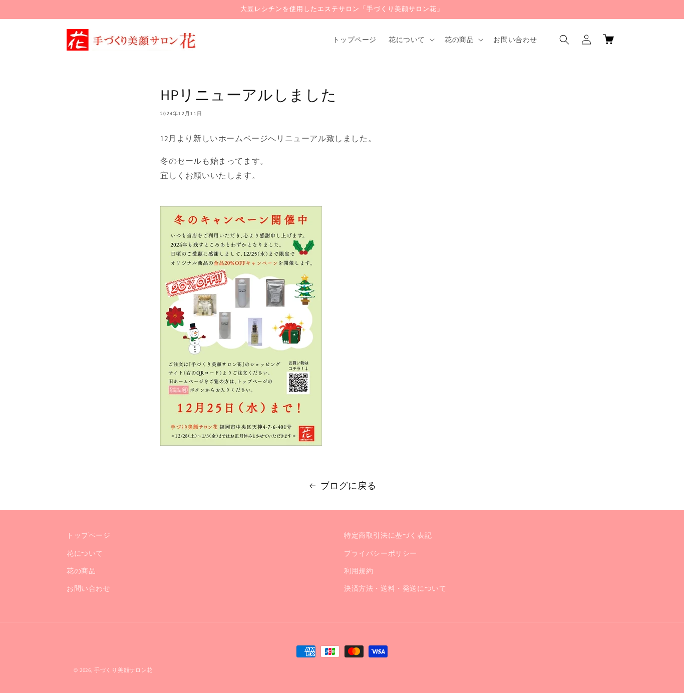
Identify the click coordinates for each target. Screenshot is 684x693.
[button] (411, 39)
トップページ (89, 535)
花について (85, 552)
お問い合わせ (89, 587)
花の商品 (81, 570)
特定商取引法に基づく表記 (388, 535)
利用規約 (358, 570)
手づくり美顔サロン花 (123, 669)
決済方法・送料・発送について (395, 587)
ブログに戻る (348, 485)
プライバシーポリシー (380, 552)
